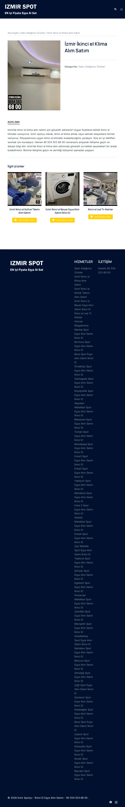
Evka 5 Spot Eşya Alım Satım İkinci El (83, 509)
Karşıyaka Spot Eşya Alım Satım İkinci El (83, 750)
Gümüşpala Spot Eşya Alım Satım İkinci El (83, 382)
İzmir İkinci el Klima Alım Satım (81, 280)
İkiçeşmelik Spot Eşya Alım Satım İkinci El (83, 395)
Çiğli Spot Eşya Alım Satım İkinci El (83, 689)
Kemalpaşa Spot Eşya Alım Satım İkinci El (83, 448)
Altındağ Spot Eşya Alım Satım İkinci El (83, 677)
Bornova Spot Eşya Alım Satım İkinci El (83, 346)
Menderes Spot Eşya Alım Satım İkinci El (83, 497)
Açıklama (14, 122)
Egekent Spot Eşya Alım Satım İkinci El (83, 587)
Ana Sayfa (13, 33)
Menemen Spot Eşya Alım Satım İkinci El (83, 423)
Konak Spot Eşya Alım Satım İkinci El (83, 762)
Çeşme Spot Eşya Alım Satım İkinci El (83, 738)
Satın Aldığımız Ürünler (32, 33)
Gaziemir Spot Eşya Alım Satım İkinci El (83, 701)
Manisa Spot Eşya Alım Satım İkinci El (83, 333)
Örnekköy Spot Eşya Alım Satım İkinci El (83, 370)
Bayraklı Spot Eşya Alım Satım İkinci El (83, 775)
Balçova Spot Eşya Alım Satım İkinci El (83, 664)
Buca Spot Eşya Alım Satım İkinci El (83, 358)
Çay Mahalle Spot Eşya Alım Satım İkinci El (83, 550)
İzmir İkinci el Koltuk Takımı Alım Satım (82, 292)
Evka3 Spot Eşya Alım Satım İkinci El (83, 460)
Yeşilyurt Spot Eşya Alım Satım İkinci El (83, 484)
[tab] (14, 122)
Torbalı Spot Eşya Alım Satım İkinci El (83, 436)
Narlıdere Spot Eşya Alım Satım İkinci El (83, 652)
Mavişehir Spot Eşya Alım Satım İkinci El (83, 628)
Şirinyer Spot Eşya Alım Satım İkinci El (83, 574)
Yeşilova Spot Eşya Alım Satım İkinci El (83, 562)
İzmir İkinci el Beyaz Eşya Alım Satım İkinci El (83, 305)
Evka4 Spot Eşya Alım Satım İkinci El (83, 538)
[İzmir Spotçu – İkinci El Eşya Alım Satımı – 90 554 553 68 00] (20, 8)
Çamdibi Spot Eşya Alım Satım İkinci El (83, 615)
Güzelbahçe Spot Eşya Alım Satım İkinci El (83, 640)
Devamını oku (26, 220)
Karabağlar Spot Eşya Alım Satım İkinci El (83, 713)
